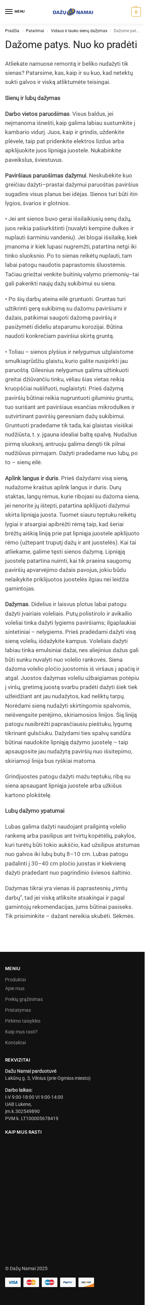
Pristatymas (18, 1010)
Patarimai (35, 30)
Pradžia (12, 30)
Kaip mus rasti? (21, 1031)
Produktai (15, 979)
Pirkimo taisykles (22, 1021)
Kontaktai (15, 1042)
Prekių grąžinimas (24, 999)
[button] (135, 12)
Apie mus (14, 988)
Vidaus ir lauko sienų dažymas (79, 30)
